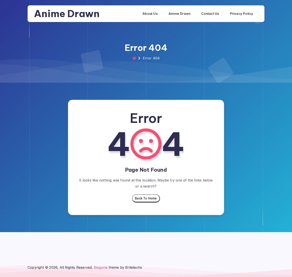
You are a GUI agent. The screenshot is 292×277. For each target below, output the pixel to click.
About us (150, 14)
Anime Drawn (67, 13)
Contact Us (210, 14)
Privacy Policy (241, 14)
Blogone (101, 267)
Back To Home (146, 198)
